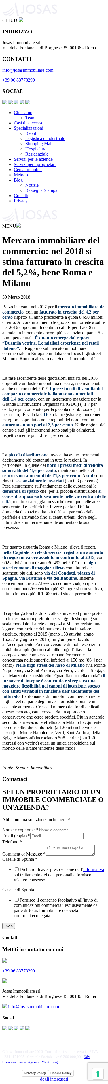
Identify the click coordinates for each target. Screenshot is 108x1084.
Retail (30, 133)
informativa (93, 869)
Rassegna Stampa (41, 190)
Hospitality (35, 148)
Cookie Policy (60, 1073)
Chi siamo (23, 112)
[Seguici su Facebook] (4, 102)
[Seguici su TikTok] (27, 102)
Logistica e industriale (45, 138)
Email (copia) (16, 835)
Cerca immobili (28, 169)
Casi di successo (28, 122)
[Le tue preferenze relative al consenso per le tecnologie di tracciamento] (97, 1073)
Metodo (21, 174)
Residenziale (36, 154)
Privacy (21, 200)
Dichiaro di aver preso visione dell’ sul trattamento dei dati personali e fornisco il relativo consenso (59, 874)
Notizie (32, 185)
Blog (18, 179)
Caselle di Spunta (19, 859)
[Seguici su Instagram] (10, 102)
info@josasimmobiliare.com (27, 70)
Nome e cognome (20, 829)
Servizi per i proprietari (35, 164)
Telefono (12, 841)
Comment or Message (24, 853)
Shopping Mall (38, 143)
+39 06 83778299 (18, 80)
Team (30, 117)
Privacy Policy (35, 1073)
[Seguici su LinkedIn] (16, 102)
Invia (9, 926)
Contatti (21, 195)
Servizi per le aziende (33, 159)
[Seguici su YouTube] (22, 102)
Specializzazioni (28, 128)
